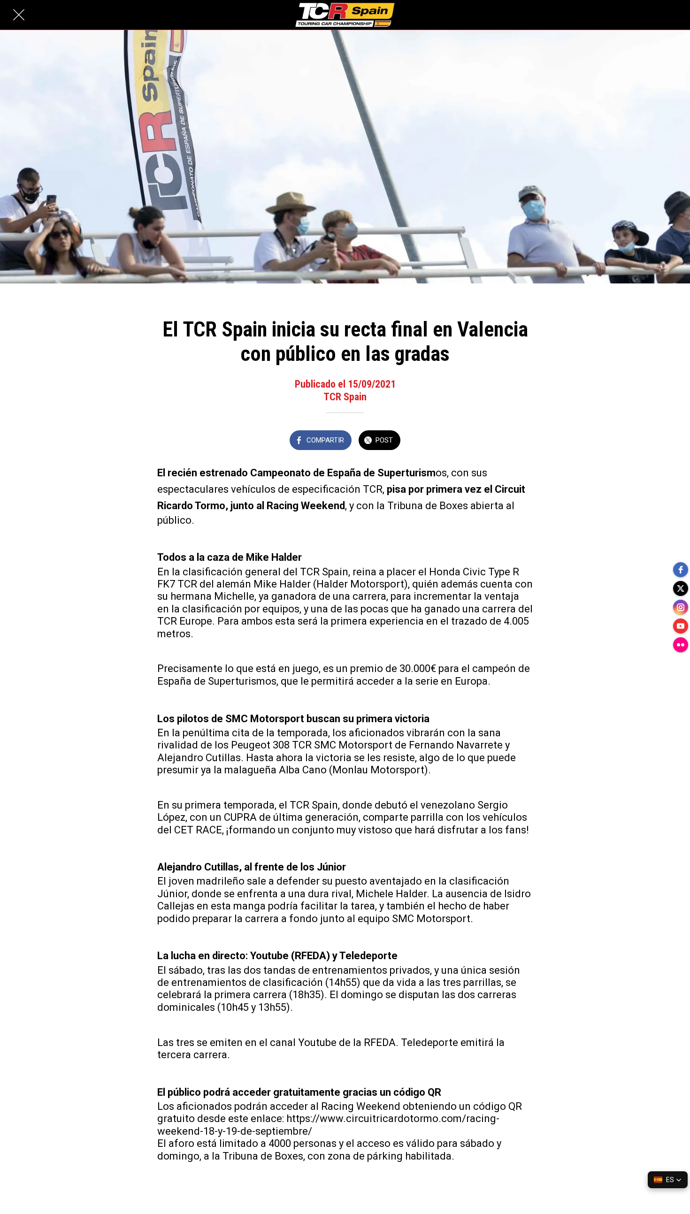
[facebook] (680, 569)
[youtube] (680, 626)
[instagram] (680, 607)
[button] (668, 1180)
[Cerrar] (18, 15)
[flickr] (680, 644)
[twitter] (680, 588)
